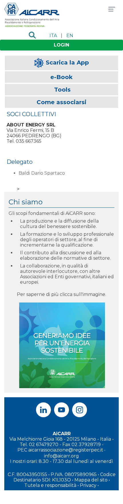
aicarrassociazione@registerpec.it (65, 450)
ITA (53, 35)
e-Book (61, 77)
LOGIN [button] (61, 45)
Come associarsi (61, 102)
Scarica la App (67, 62)
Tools (62, 89)
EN (69, 35)
